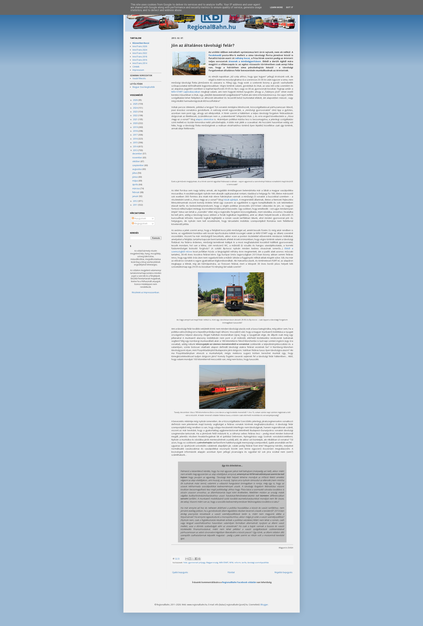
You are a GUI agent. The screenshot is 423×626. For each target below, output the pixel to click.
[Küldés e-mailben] (186, 558)
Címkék (136, 66)
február (136, 192)
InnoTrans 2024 (140, 49)
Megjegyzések (140, 223)
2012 (135, 201)
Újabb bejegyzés (180, 572)
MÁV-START (223, 562)
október (136, 161)
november (137, 157)
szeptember (138, 165)
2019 (135, 127)
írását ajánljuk (231, 199)
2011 (135, 204)
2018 (135, 131)
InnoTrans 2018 (140, 56)
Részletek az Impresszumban (145, 292)
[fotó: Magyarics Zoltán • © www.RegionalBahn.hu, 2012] (232, 409)
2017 (135, 134)
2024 (135, 107)
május (135, 180)
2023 (135, 111)
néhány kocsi (242, 58)
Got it (289, 7)
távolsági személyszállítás (258, 562)
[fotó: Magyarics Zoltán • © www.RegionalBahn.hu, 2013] (231, 178)
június (135, 177)
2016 (135, 138)
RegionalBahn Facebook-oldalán (239, 582)
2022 (135, 115)
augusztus (137, 169)
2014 (135, 146)
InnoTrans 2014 (140, 63)
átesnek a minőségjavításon (245, 61)
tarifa (244, 562)
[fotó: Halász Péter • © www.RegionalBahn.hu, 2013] (188, 64)
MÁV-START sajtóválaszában (185, 91)
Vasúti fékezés (139, 78)
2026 (135, 100)
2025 (135, 103)
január (135, 196)
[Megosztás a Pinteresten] (199, 558)
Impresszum (138, 70)
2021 (135, 119)
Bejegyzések (140, 218)
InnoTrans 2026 (140, 46)
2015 (135, 142)
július (135, 173)
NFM (231, 562)
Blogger (264, 604)
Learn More (276, 7)
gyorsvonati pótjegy (197, 562)
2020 (135, 123)
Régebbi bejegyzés (283, 572)
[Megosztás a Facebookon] (196, 558)
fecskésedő (215, 55)
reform (237, 562)
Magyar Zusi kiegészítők (144, 87)
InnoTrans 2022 (140, 53)
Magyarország (212, 562)
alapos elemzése (204, 119)
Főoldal (231, 572)
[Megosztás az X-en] (193, 558)
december (137, 153)
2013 (135, 150)
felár (185, 562)
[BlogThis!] (190, 558)
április (135, 184)
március (136, 188)
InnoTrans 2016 (140, 60)
